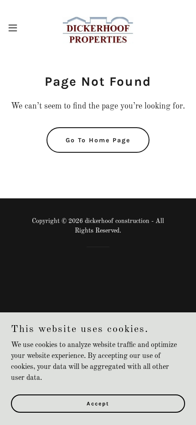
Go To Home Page (98, 140)
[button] (18, 28)
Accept (98, 403)
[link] (98, 28)
